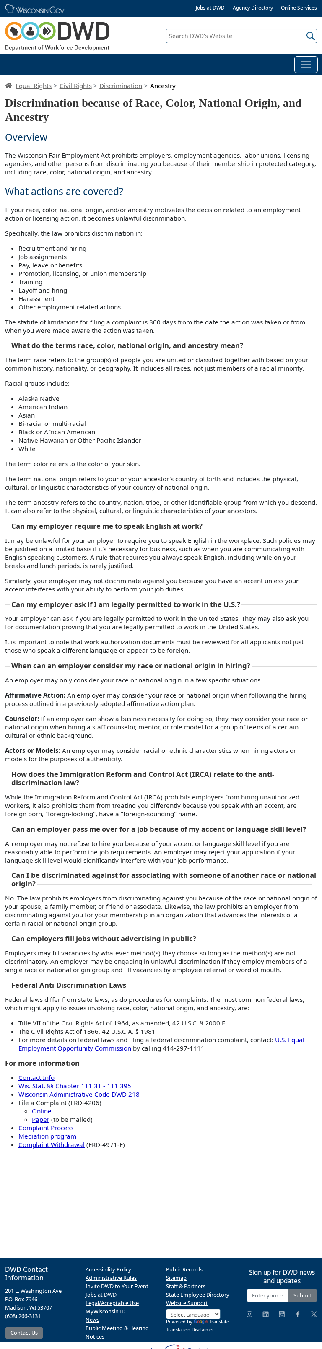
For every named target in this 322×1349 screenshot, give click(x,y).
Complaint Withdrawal (51, 1144)
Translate (219, 1321)
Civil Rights (76, 85)
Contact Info (36, 1077)
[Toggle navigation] (306, 64)
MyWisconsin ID (105, 1311)
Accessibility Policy (108, 1269)
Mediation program (47, 1136)
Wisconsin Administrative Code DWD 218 (79, 1094)
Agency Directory (253, 7)
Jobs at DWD (210, 7)
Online (42, 1111)
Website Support (187, 1303)
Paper (40, 1119)
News (92, 1319)
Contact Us (24, 1332)
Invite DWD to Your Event (117, 1286)
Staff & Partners (185, 1286)
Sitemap (176, 1278)
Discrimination (120, 85)
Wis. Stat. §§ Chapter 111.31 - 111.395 (74, 1086)
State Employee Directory (197, 1294)
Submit (302, 1295)
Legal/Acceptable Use (112, 1303)
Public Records (184, 1269)
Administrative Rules (111, 1278)
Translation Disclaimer (190, 1329)
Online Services (299, 7)
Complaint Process (45, 1127)
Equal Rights (34, 85)
